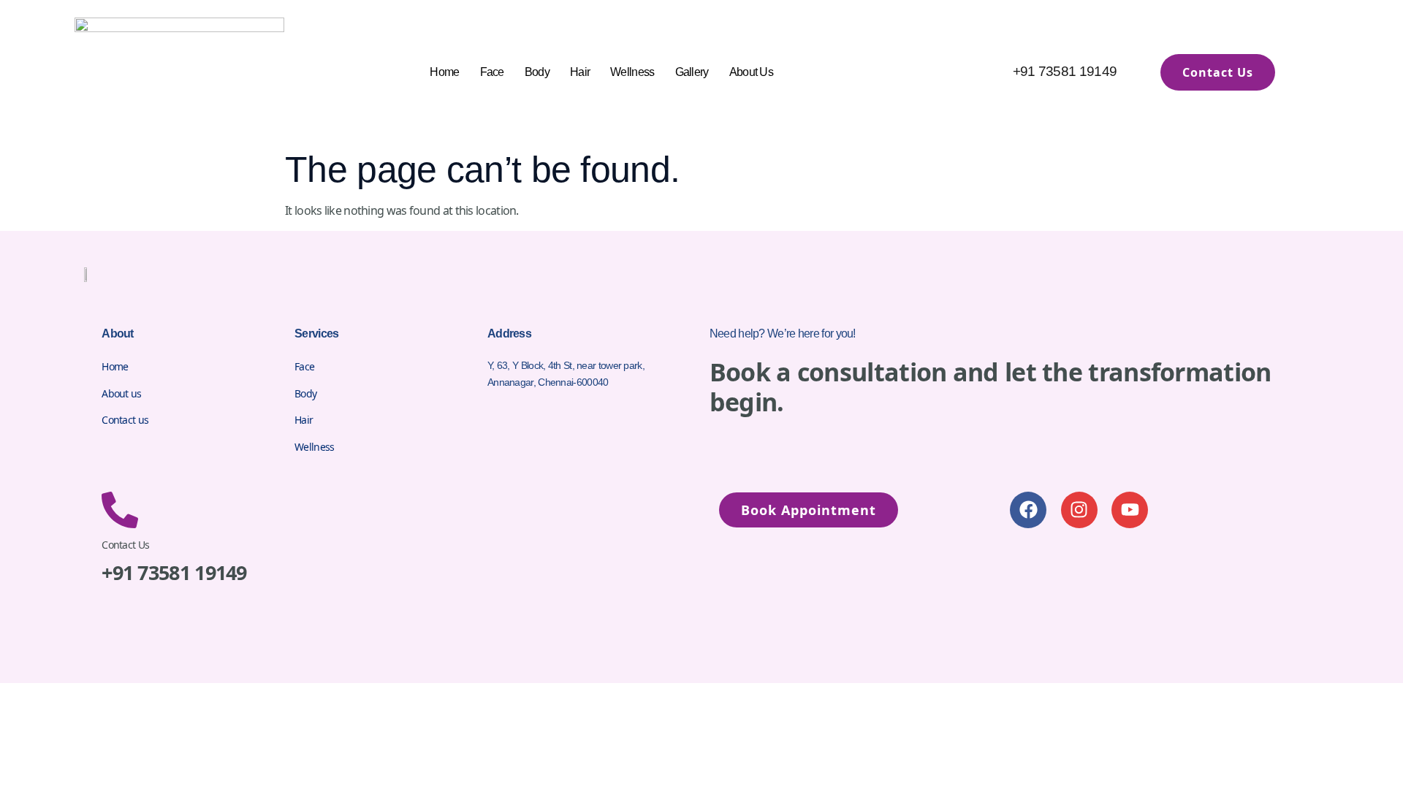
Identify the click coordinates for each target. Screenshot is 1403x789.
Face (492, 72)
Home (444, 72)
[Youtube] (1129, 510)
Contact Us (125, 545)
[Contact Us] (120, 510)
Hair (580, 72)
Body (537, 72)
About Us (751, 72)
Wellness (632, 72)
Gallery (692, 72)
